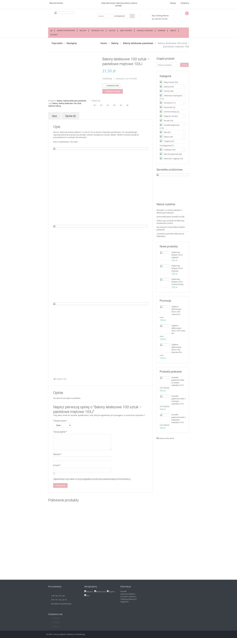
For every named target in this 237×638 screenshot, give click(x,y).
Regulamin (124, 602)
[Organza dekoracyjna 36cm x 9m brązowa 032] (165, 348)
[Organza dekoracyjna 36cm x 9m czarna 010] (165, 310)
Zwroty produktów (127, 594)
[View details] (71, 525)
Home (103, 43)
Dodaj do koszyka (112, 91)
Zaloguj (173, 3)
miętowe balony (54, 106)
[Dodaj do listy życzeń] (61, 520)
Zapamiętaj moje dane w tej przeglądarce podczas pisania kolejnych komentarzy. (92, 479)
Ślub (165, 132)
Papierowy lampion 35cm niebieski (177, 255)
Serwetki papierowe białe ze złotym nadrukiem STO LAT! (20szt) (172, 382)
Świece (173, 31)
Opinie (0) (70, 115)
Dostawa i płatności (128, 596)
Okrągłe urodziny (145, 31)
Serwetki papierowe (66, 31)
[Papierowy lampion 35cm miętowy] (165, 269)
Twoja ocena (60, 420)
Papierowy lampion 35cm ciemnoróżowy (177, 281)
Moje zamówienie (56, 3)
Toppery (167, 141)
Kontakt (54, 35)
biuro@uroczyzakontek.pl (61, 603)
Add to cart (108, 538)
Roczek (112, 31)
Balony (83, 31)
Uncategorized (165, 145)
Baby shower (126, 31)
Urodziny (167, 149)
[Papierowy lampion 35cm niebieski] (165, 256)
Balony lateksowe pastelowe (138, 43)
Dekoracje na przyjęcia (173, 95)
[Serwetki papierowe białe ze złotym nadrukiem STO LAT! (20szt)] (165, 381)
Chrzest (167, 91)
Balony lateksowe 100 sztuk (70, 103)
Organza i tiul (97, 31)
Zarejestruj (185, 3)
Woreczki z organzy (171, 158)
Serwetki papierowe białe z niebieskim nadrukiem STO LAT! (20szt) (173, 419)
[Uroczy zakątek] (64, 18)
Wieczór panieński (171, 154)
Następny (73, 43)
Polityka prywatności (128, 599)
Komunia (161, 31)
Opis (54, 115)
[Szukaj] (132, 16)
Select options (79, 538)
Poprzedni (56, 43)
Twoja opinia (60, 431)
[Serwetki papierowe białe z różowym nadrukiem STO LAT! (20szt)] (165, 399)
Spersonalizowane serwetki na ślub (170, 216)
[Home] (51, 30)
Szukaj (184, 65)
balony (55, 103)
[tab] (54, 115)
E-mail (56, 465)
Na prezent (168, 107)
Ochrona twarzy (170, 111)
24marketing (80, 634)
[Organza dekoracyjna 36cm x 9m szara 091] (165, 329)
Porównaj (107, 78)
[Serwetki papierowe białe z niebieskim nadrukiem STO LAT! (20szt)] (165, 418)
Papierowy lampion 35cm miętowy (177, 268)
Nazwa (57, 454)
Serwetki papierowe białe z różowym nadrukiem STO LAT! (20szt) (173, 401)
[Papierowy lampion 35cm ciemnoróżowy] (165, 282)
